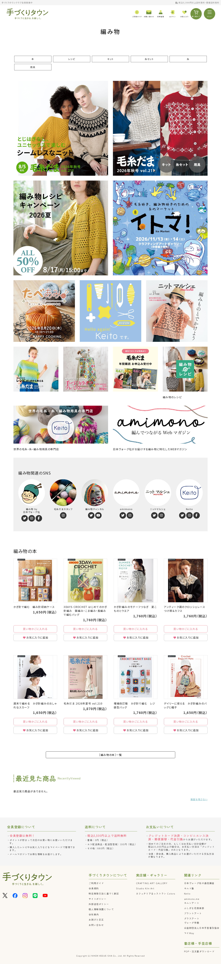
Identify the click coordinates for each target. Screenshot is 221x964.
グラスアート (191, 918)
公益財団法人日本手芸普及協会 (201, 927)
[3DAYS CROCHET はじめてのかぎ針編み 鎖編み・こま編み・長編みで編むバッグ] (85, 580)
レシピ (71, 59)
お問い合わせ (96, 925)
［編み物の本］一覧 (110, 755)
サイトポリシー (97, 898)
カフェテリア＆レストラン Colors (155, 893)
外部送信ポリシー (99, 904)
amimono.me (191, 898)
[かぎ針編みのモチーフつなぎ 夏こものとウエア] (135, 580)
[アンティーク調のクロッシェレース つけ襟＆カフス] (186, 580)
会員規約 (94, 888)
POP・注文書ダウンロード (199, 951)
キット (110, 59)
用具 (32, 67)
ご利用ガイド (96, 883)
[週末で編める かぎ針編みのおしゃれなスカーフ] (35, 677)
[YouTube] (98, 515)
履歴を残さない (199, 799)
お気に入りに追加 (37, 637)
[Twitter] (24, 518)
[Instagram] (31, 518)
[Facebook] (39, 518)
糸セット (149, 59)
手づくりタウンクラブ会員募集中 (17, 2)
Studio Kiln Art (145, 888)
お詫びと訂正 (96, 919)
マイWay (189, 933)
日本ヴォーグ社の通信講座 (199, 883)
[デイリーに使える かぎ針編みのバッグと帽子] (186, 677)
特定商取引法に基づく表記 (104, 893)
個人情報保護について (101, 909)
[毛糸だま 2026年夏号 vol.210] (85, 677)
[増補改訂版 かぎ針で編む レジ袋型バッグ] (135, 677)
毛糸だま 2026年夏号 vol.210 (83, 703)
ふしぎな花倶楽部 (194, 908)
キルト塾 (189, 888)
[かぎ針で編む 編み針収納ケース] (35, 580)
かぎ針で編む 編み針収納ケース (34, 607)
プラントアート (193, 913)
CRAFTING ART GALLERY (152, 883)
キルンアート (191, 903)
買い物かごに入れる (35, 629)
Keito (187, 893)
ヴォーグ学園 (191, 922)
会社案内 (94, 914)
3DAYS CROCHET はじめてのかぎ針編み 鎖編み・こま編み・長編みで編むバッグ (85, 611)
